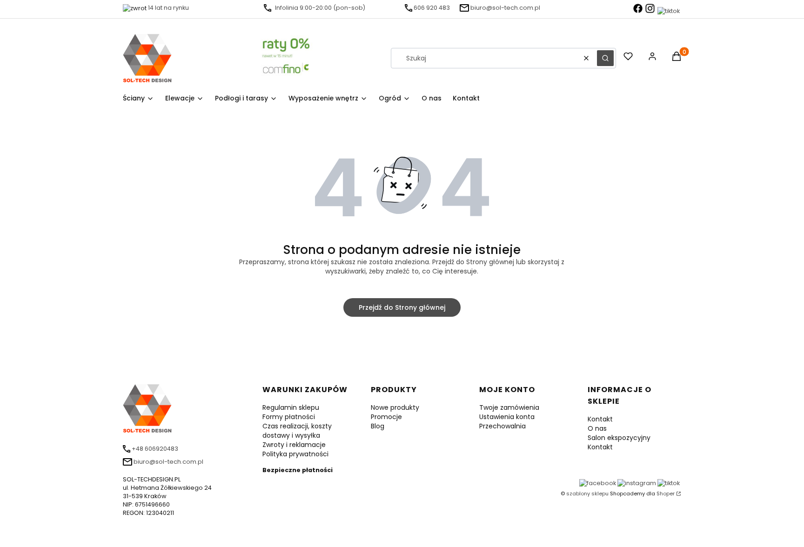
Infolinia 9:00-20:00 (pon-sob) (320, 8)
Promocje (386, 416)
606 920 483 (432, 8)
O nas (597, 428)
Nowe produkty (395, 407)
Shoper (666, 493)
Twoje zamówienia (509, 407)
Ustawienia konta (507, 416)
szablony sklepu (587, 493)
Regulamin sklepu (290, 407)
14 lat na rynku (168, 8)
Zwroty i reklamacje (294, 444)
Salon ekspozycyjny (619, 437)
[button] (605, 58)
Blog (377, 426)
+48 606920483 (155, 449)
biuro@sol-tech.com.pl (505, 8)
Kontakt (600, 419)
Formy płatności (288, 416)
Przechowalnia (502, 426)
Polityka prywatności (295, 454)
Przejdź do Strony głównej (402, 307)
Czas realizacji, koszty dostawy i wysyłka (297, 430)
